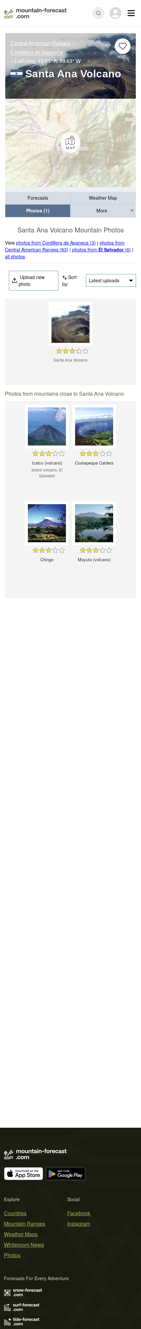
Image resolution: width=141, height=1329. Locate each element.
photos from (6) (101, 249)
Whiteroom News (24, 1244)
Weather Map (103, 197)
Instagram (78, 1223)
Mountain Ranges (24, 1223)
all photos (15, 256)
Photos (12, 1255)
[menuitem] (37, 198)
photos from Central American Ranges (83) (65, 246)
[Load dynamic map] (70, 143)
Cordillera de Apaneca (36, 53)
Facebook (78, 1213)
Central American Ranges (40, 43)
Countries (15, 1213)
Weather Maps (21, 1234)
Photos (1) (38, 210)
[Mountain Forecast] (35, 13)
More (101, 210)
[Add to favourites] (123, 46)
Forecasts (38, 197)
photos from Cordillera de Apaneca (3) (56, 242)
